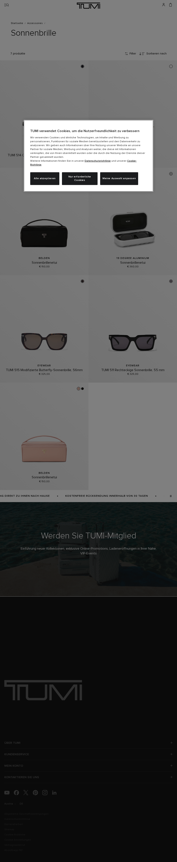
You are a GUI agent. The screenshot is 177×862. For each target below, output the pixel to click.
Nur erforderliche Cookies (79, 178)
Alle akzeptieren (45, 178)
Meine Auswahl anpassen (119, 178)
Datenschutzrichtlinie (98, 161)
